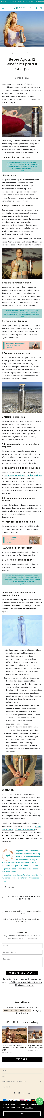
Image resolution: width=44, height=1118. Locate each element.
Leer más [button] (29, 1108)
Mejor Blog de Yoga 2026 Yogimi (24, 53)
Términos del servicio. (24, 985)
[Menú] (3, 8)
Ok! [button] (22, 1114)
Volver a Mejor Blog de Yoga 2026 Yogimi (23, 897)
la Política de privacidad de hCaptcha (25, 982)
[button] (35, 8)
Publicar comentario (22, 973)
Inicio (10, 53)
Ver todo (22, 1059)
